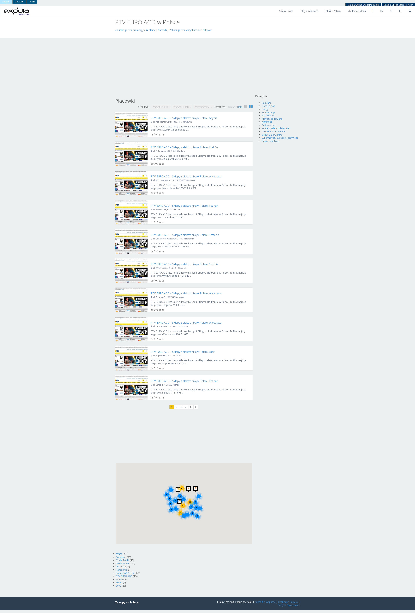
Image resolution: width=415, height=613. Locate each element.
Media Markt (122, 560)
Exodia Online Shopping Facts (363, 4)
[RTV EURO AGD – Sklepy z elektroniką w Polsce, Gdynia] (131, 124)
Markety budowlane (272, 118)
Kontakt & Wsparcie (265, 601)
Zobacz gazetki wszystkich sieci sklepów (190, 29)
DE (391, 11)
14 (191, 406)
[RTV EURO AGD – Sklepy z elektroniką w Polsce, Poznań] (131, 212)
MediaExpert (122, 563)
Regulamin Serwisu (288, 601)
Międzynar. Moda (357, 11)
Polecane (266, 102)
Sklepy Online (286, 11)
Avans (119, 553)
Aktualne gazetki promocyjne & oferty (135, 29)
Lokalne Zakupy (333, 11)
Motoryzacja (268, 112)
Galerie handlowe (271, 141)
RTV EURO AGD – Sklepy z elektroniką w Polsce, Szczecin (185, 235)
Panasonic (121, 569)
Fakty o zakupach (309, 11)
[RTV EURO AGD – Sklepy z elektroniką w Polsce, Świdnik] (131, 270)
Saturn (119, 579)
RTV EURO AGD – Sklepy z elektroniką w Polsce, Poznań (184, 205)
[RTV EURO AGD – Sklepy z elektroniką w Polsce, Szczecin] (131, 241)
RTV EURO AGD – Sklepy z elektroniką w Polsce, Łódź (183, 352)
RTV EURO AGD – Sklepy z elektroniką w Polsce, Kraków (184, 147)
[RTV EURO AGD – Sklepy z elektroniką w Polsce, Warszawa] (131, 183)
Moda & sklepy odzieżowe (275, 128)
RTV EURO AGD (124, 576)
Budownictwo (269, 125)
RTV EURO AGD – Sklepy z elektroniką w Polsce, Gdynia (184, 118)
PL (400, 11)
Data (239, 106)
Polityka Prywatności (288, 605)
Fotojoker (121, 557)
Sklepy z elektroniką (272, 134)
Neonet (120, 566)
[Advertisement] (153, 34)
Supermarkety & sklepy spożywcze (280, 137)
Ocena (232, 106)
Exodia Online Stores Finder (398, 4)
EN (381, 11)
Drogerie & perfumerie (273, 131)
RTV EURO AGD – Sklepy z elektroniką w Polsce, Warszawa (186, 176)
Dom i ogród (268, 105)
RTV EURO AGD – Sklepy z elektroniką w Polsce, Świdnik (184, 264)
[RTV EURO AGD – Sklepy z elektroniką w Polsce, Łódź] (131, 358)
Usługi (265, 109)
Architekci (267, 121)
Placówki (162, 29)
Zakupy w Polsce (127, 602)
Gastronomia (268, 115)
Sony (118, 585)
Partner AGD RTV (125, 573)
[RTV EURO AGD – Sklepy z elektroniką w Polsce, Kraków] (131, 154)
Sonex (119, 582)
